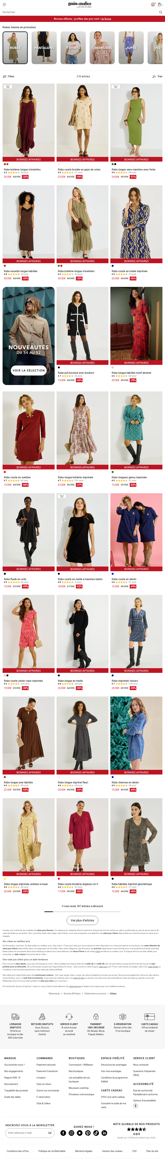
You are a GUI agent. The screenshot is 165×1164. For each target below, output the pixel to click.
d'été (97, 951)
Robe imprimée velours (125, 680)
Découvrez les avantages (114, 1064)
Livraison (41, 1077)
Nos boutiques (76, 1071)
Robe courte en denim (124, 579)
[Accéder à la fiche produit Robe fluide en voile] (29, 532)
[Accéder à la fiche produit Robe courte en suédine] (29, 430)
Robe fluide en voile (15, 579)
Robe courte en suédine (17, 477)
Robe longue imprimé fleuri (73, 782)
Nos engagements (13, 1071)
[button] (51, 87)
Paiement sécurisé (46, 1064)
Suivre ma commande (48, 1090)
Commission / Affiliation (81, 1064)
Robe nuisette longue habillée (20, 271)
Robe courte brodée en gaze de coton (79, 169)
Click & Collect (44, 1103)
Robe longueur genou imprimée (129, 477)
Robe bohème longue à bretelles (22, 169)
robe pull (103, 967)
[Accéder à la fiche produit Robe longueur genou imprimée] (136, 430)
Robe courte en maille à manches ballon (80, 579)
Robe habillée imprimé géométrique (132, 884)
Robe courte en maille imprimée (129, 271)
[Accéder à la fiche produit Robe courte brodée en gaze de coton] (83, 123)
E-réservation (43, 1097)
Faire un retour (44, 1084)
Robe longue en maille (70, 680)
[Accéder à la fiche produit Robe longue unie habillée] (29, 735)
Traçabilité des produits (16, 1090)
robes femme (75, 986)
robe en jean (78, 978)
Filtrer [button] (11, 76)
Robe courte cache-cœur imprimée (23, 680)
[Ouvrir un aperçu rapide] (50, 87)
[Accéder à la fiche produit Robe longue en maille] (83, 634)
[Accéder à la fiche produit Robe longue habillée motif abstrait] (136, 326)
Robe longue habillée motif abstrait (131, 372)
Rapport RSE (10, 1077)
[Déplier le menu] (5, 4)
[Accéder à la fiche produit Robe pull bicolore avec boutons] (83, 326)
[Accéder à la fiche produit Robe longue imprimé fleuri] (83, 735)
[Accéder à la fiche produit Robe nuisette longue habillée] (29, 224)
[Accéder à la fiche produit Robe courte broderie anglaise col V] (83, 837)
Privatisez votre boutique (81, 1094)
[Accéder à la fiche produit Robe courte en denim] (136, 532)
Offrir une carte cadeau (113, 1097)
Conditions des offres (18, 1151)
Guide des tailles (12, 1097)
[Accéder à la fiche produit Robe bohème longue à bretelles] (29, 123)
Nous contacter (141, 1064)
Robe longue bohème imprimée (75, 477)
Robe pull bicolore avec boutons (76, 372)
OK (50, 1133)
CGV (134, 1151)
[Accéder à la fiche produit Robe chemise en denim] (136, 735)
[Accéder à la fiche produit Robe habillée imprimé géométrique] (136, 837)
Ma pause (78, 1088)
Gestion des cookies (112, 1151)
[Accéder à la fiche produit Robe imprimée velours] (136, 634)
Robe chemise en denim (125, 782)
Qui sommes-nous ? (14, 1064)
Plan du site (152, 1151)
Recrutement (11, 1084)
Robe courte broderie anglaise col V (78, 884)
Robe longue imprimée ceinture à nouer (26, 884)
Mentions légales (83, 1151)
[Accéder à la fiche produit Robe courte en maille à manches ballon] (83, 532)
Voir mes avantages (111, 1071)
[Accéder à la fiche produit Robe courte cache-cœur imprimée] (29, 634)
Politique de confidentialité (52, 1151)
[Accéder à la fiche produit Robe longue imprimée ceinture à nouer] (29, 837)
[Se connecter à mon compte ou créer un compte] (153, 4)
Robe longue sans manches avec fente (133, 169)
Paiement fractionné (47, 1071)
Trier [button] (159, 76)
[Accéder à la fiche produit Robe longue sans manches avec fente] (136, 123)
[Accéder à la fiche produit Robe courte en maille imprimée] (136, 224)
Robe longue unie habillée (18, 782)
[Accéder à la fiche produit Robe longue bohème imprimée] (83, 430)
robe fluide (153, 967)
